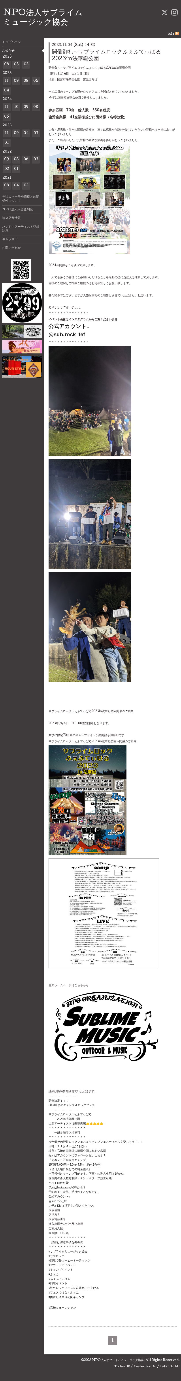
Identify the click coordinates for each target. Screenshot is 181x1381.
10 (16, 107)
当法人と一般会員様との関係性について (20, 199)
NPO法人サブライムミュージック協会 (118, 1360)
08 (26, 81)
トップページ (11, 42)
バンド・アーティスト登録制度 (20, 229)
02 (26, 64)
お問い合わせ (11, 248)
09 (16, 81)
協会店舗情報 (11, 218)
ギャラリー (10, 239)
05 (16, 64)
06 (6, 64)
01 (6, 143)
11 (7, 81)
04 (6, 91)
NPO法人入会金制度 (17, 209)
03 (36, 133)
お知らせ (8, 51)
